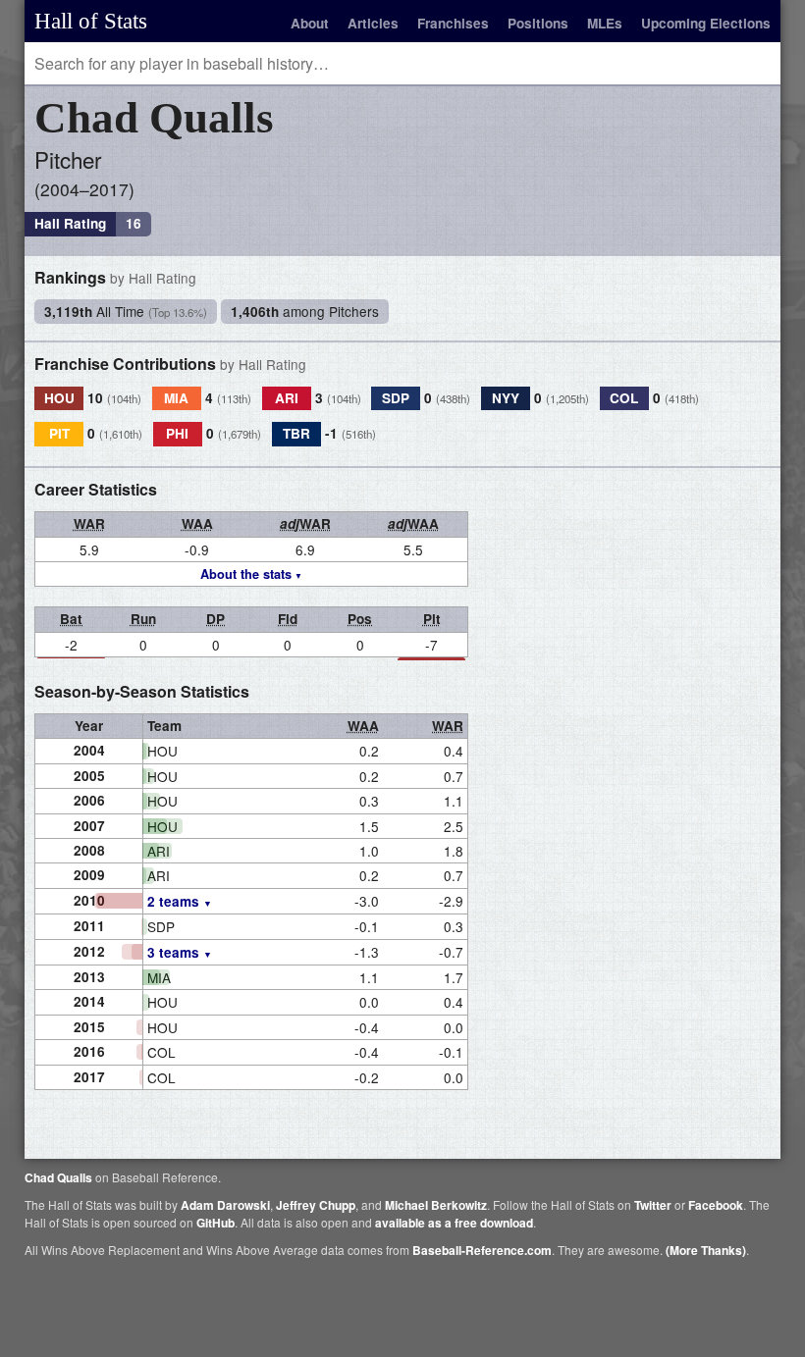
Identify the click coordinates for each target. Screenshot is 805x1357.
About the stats (246, 574)
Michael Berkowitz (436, 1205)
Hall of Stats (90, 20)
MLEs (604, 23)
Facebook (715, 1205)
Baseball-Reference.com (482, 1250)
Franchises (453, 23)
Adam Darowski (225, 1205)
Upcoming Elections (706, 23)
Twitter (652, 1205)
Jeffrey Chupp (315, 1205)
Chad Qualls (58, 1177)
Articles (373, 23)
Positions (538, 23)
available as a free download (454, 1222)
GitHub (215, 1222)
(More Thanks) (706, 1250)
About (310, 23)
